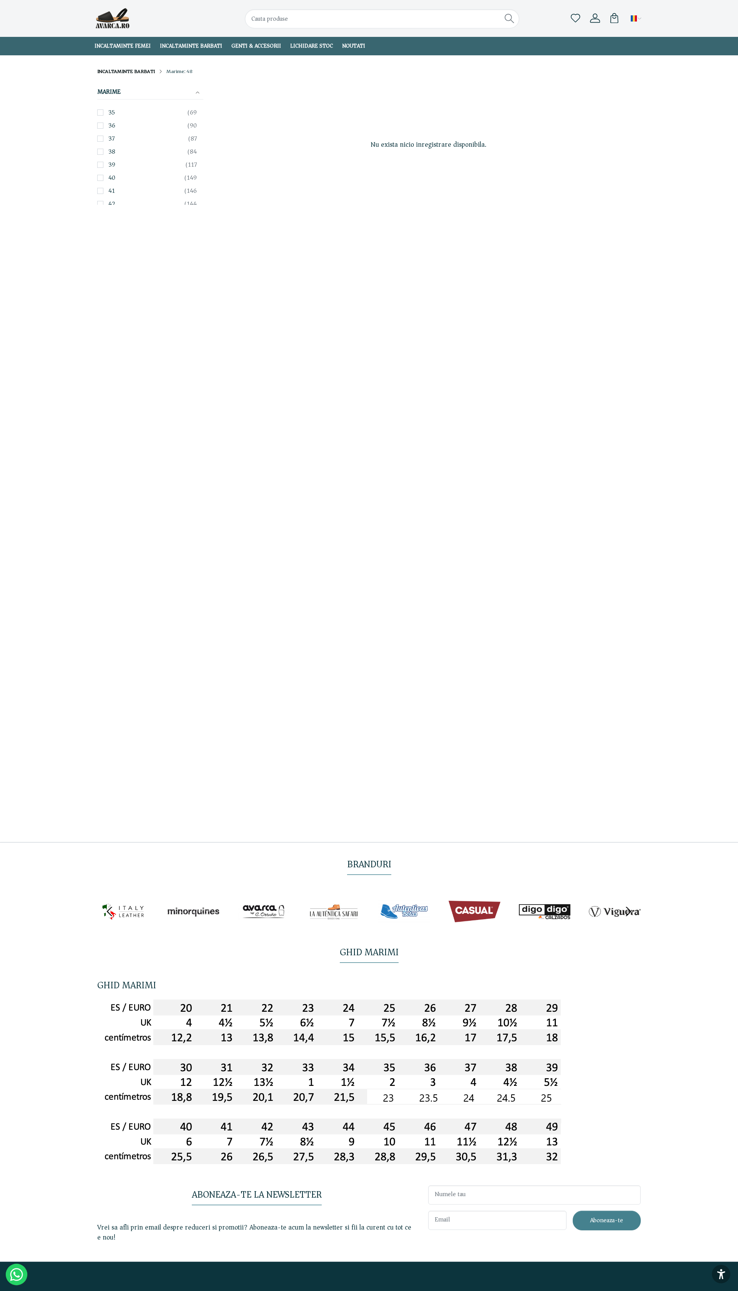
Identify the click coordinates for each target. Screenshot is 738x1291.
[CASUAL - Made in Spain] (474, 925)
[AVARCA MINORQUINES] (193, 925)
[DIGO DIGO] (545, 925)
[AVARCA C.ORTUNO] (264, 925)
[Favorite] (575, 18)
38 (111, 151)
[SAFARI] (334, 925)
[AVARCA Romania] (144, 18)
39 (111, 164)
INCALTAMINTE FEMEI (123, 46)
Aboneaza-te (606, 1220)
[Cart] (614, 18)
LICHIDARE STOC (311, 46)
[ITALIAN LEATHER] (123, 925)
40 (111, 177)
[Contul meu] (595, 18)
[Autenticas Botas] (404, 925)
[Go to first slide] (628, 911)
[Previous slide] (109, 911)
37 (111, 138)
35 (111, 112)
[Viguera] (615, 925)
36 (111, 125)
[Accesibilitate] (721, 1274)
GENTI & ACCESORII (256, 46)
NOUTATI (353, 46)
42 (111, 204)
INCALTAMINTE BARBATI (191, 46)
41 (111, 191)
